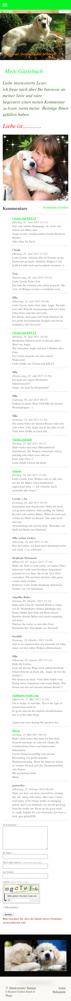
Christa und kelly (22, 440)
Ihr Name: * (8, 852)
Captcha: (15, 881)
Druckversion (17, 987)
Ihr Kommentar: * (10, 824)
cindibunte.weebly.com (25, 695)
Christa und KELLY (24, 218)
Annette (16, 471)
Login (62, 987)
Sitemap (31, 987)
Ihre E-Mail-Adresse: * (22, 862)
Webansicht (59, 991)
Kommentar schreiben (55, 207)
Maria (16, 731)
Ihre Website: (8, 871)
